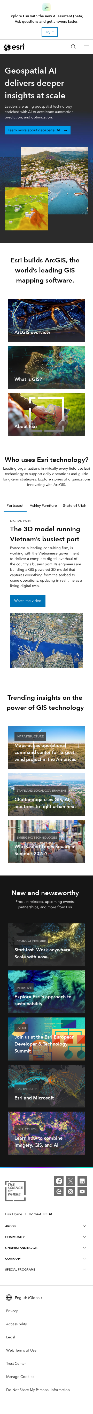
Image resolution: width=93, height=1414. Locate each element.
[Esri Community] (59, 1191)
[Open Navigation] (86, 47)
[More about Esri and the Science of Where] (15, 1192)
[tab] (15, 506)
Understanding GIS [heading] (21, 1248)
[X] (70, 1181)
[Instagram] (70, 1191)
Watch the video (27, 601)
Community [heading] (15, 1237)
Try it (49, 32)
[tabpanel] (46, 593)
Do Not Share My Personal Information (38, 1390)
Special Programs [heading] (20, 1269)
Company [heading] (13, 1258)
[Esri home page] (14, 47)
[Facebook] (59, 1181)
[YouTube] (82, 1191)
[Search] (73, 47)
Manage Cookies (20, 1377)
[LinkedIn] (82, 1181)
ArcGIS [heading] (10, 1226)
